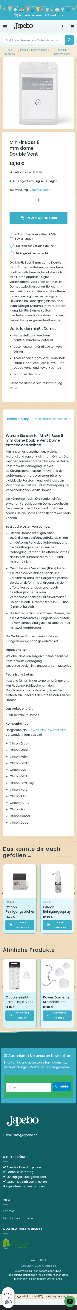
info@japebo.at (25, 1135)
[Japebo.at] (23, 26)
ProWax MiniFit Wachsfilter (47, 730)
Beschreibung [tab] (17, 418)
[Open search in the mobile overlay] (38, 40)
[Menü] (5, 26)
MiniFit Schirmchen (62, 52)
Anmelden (62, 1087)
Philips (24, 50)
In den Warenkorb (42, 218)
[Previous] (2, 900)
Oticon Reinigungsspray (57, 909)
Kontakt (9, 1211)
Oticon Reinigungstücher (20, 909)
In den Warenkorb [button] (22, 925)
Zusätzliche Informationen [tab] (54, 418)
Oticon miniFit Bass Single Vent (19, 999)
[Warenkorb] (72, 26)
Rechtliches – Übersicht (20, 1218)
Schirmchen (39, 50)
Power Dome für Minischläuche (56, 999)
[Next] (74, 900)
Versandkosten (40, 190)
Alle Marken (10, 52)
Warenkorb (38, 1260)
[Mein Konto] (62, 26)
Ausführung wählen (22, 1015)
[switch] (8, 1302)
